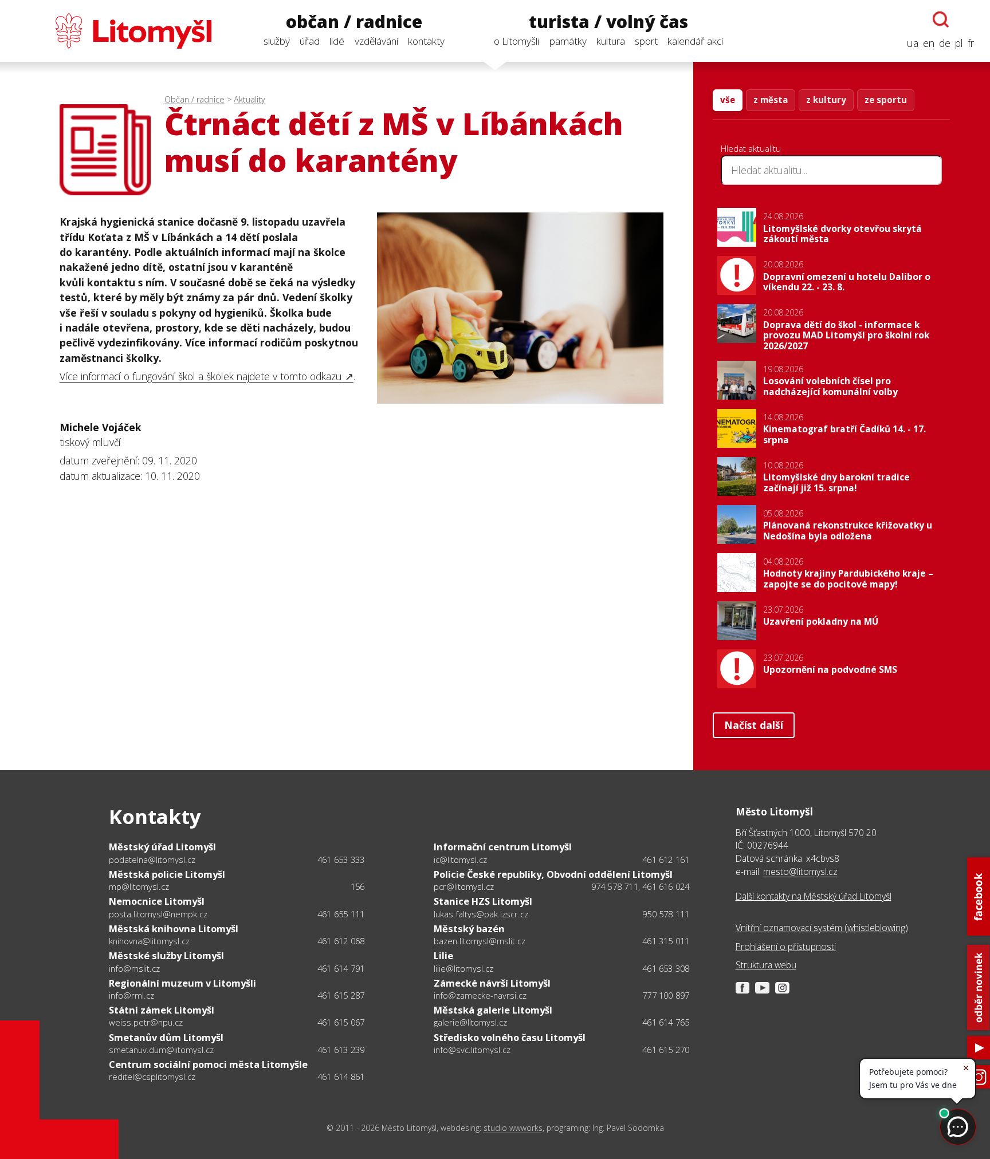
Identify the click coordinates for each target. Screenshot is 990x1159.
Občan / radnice (194, 99)
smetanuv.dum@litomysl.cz (161, 1049)
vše (727, 99)
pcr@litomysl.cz (464, 886)
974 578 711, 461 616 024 (640, 886)
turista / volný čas (608, 22)
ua (912, 43)
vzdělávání (376, 41)
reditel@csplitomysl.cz (152, 1076)
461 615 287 (340, 995)
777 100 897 (665, 995)
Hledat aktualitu (751, 148)
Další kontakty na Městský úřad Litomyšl (813, 896)
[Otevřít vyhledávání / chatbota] (940, 19)
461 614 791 (340, 968)
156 (358, 886)
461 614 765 (665, 1022)
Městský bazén (469, 928)
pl (959, 43)
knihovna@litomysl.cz (149, 940)
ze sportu (886, 99)
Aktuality (249, 99)
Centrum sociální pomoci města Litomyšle (208, 1064)
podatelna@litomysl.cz (152, 859)
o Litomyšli (516, 41)
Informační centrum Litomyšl (503, 846)
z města (770, 99)
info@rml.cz (131, 995)
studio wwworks (513, 1127)
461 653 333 (340, 859)
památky (568, 41)
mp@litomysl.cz (139, 886)
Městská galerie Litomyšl (493, 1009)
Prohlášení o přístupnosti (786, 946)
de (944, 43)
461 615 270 (665, 1049)
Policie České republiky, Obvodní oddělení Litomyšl (553, 874)
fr (971, 43)
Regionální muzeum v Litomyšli (182, 983)
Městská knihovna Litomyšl (173, 928)
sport (646, 41)
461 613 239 (340, 1049)
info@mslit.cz (134, 968)
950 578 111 (665, 914)
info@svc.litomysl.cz (472, 1049)
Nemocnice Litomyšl (157, 901)
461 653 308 (665, 968)
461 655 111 (340, 914)
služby (277, 41)
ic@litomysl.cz (460, 859)
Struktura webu (766, 965)
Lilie (443, 955)
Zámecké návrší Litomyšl (492, 983)
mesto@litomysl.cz (800, 871)
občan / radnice (354, 22)
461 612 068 (340, 941)
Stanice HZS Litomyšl (483, 901)
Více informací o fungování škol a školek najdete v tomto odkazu (201, 376)
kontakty (426, 41)
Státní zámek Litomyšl (161, 1009)
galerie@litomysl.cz (470, 1022)
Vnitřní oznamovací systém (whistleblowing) (822, 927)
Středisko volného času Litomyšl (510, 1037)
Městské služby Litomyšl (166, 955)
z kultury (826, 99)
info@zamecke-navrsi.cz (480, 995)
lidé (336, 41)
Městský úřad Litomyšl (162, 846)
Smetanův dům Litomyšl (166, 1037)
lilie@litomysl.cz (463, 968)
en (928, 43)
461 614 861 (340, 1076)
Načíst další (753, 725)
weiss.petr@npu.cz (146, 1022)
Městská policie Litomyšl (167, 874)
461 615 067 (340, 1022)
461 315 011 (665, 941)
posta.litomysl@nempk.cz (158, 913)
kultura (610, 41)
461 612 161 (665, 859)
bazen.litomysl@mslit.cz (479, 940)
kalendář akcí (695, 41)
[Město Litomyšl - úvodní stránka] (113, 31)
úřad (310, 41)
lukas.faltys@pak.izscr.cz (481, 913)
